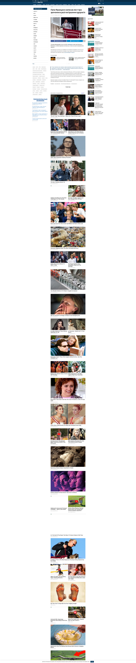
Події (44, 4)
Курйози (83, 4)
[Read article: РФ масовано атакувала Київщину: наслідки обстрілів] (91, 43)
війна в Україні (35, 76)
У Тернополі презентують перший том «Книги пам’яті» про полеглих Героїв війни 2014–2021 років (99, 105)
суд (33, 92)
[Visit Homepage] (38, 2)
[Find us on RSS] (38, 1)
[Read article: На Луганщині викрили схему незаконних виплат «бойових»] (91, 98)
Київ (34, 25)
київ (33, 81)
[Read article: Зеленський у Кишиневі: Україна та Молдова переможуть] (91, 68)
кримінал (34, 83)
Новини (34, 4)
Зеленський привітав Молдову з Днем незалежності (99, 61)
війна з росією (42, 76)
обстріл (34, 87)
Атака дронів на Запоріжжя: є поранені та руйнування (99, 79)
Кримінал (65, 4)
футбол (40, 94)
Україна (35, 56)
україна (37, 92)
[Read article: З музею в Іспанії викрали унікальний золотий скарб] (53, 58)
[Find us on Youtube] (35, 1)
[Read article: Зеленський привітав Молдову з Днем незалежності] (91, 61)
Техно (72, 4)
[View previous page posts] (67, 63)
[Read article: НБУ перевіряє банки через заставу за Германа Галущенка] (91, 86)
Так (92, 661)
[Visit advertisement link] (96, 11)
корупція (42, 81)
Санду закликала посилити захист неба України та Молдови (99, 112)
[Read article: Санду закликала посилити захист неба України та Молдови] (91, 113)
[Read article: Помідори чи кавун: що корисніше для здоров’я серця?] (91, 49)
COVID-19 (35, 11)
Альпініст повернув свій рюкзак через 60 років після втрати (79, 58)
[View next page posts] (69, 63)
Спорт (69, 4)
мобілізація (43, 83)
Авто (76, 4)
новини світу (42, 85)
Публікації (39, 4)
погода (38, 87)
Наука (35, 33)
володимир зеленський (37, 74)
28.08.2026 (58, 59)
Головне (35, 19)
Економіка (52, 4)
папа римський (57, 83)
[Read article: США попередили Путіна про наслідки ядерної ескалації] (91, 92)
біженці (44, 70)
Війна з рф (36, 17)
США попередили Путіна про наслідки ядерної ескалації (98, 91)
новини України (35, 85)
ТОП (34, 54)
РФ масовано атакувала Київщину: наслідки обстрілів (99, 42)
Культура (35, 29)
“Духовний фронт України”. (69, 52)
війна (43, 74)
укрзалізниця (35, 94)
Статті (35, 50)
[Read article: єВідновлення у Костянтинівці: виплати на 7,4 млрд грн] (91, 36)
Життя (60, 4)
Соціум (57, 4)
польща (42, 87)
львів (38, 83)
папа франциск (74, 83)
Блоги (35, 15)
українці (40, 92)
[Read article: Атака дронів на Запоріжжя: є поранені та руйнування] (91, 80)
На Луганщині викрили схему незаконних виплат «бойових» (99, 98)
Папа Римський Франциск (65, 83)
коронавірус (38, 81)
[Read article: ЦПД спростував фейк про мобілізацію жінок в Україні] (91, 55)
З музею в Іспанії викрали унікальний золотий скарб (60, 58)
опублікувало (70, 44)
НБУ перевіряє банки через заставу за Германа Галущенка (99, 85)
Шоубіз (78, 4)
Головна (52, 6)
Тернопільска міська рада (37, 70)
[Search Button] (103, 3)
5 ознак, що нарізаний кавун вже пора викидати (99, 23)
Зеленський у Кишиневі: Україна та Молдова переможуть (99, 67)
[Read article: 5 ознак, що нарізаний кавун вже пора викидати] (91, 23)
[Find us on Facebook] (32, 1)
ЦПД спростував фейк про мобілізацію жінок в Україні (99, 55)
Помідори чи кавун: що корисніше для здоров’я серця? (99, 48)
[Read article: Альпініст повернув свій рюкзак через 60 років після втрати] (71, 58)
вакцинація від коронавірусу (38, 72)
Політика (48, 4)
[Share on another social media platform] (84, 41)
